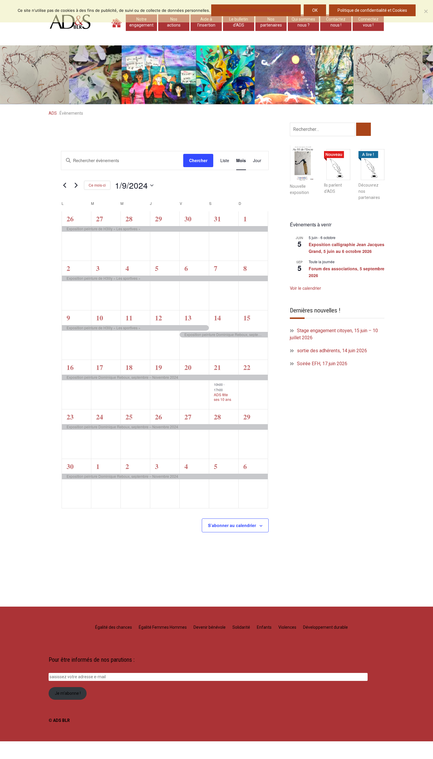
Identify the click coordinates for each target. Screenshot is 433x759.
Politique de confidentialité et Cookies (256, 10)
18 (129, 367)
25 (129, 416)
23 (70, 416)
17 (99, 367)
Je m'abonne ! (68, 693)
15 (246, 317)
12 (158, 317)
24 (99, 416)
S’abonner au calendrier (232, 525)
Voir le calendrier (305, 288)
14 (217, 317)
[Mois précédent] (64, 185)
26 (70, 218)
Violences (287, 627)
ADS (116, 23)
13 (187, 317)
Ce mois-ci (97, 184)
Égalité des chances (113, 627)
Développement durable (325, 627)
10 (99, 317)
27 (99, 218)
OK (315, 10)
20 (187, 367)
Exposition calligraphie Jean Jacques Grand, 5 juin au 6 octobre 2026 (346, 247)
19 (158, 367)
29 (158, 218)
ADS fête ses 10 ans (222, 397)
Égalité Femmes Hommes (163, 627)
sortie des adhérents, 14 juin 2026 (332, 350)
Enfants (264, 627)
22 (246, 367)
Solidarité (241, 627)
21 (217, 367)
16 (70, 367)
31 (217, 218)
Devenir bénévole (210, 627)
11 (129, 317)
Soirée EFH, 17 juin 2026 (322, 363)
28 (129, 218)
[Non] (426, 11)
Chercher (198, 160)
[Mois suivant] (76, 185)
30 (187, 218)
